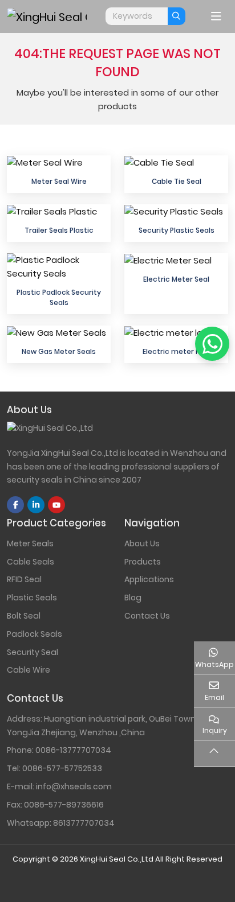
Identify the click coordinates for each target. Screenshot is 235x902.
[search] (176, 16)
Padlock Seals (34, 634)
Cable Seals (30, 561)
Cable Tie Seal (176, 181)
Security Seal (32, 652)
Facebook (15, 504)
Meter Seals (30, 543)
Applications (149, 579)
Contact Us (147, 615)
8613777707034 (84, 823)
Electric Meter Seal (176, 279)
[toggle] (216, 16)
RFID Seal (24, 579)
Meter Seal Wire (59, 181)
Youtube (56, 504)
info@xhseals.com (74, 786)
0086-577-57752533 (62, 768)
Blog (132, 597)
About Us (142, 543)
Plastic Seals (32, 597)
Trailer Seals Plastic (59, 230)
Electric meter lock (176, 351)
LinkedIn (35, 504)
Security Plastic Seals (176, 230)
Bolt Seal (23, 615)
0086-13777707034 (73, 750)
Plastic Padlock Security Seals (59, 297)
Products (142, 561)
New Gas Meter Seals (59, 351)
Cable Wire (28, 670)
